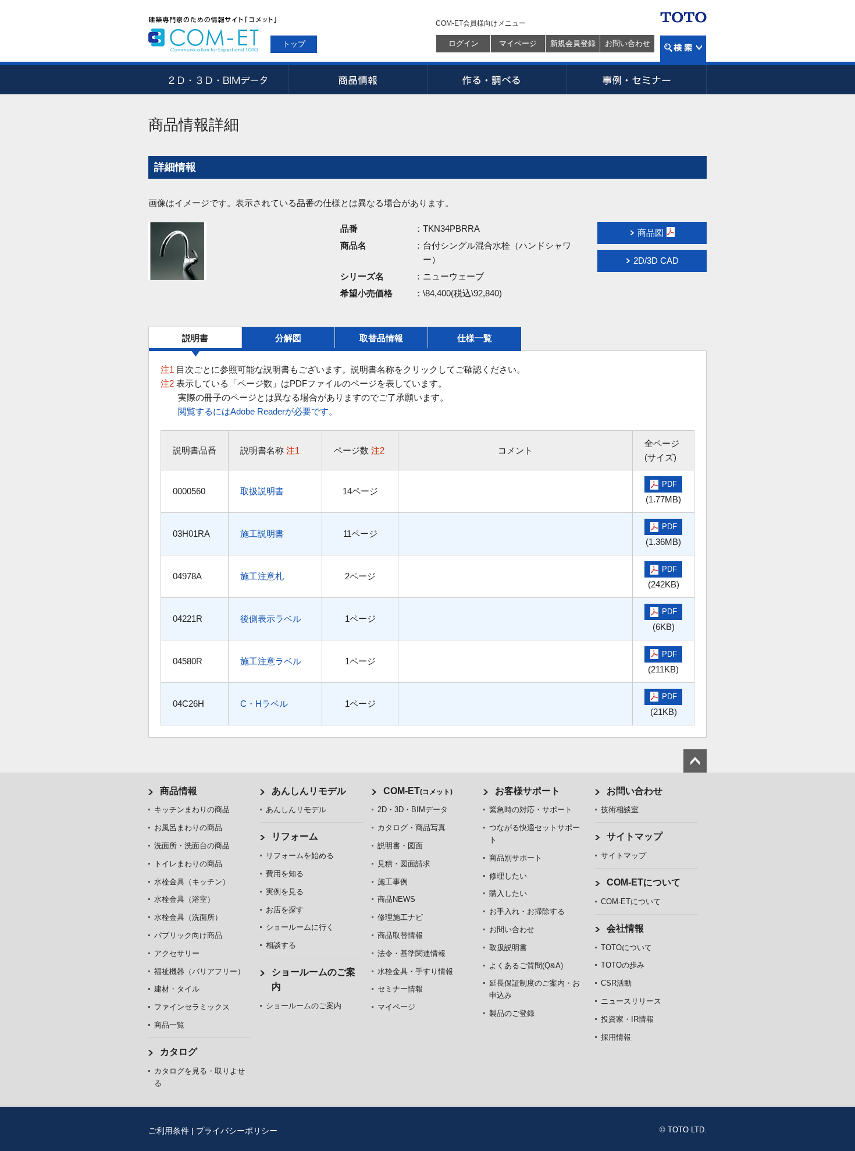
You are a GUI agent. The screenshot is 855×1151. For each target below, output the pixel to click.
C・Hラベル (264, 704)
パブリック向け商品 (188, 935)
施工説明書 (262, 534)
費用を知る (285, 873)
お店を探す (285, 909)
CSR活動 (616, 983)
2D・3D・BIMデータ (218, 79)
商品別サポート (515, 857)
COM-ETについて (644, 882)
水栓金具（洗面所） (188, 917)
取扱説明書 (262, 491)
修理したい (508, 876)
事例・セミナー (637, 79)
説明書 (195, 338)
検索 (683, 49)
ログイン (463, 43)
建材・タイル (177, 988)
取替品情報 (381, 338)
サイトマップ (634, 836)
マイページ (518, 43)
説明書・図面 (400, 845)
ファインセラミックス (192, 1007)
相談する (281, 945)
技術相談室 (620, 809)
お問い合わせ (627, 43)
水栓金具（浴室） (184, 899)
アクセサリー (177, 953)
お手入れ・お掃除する (527, 911)
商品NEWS (396, 899)
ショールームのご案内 (303, 1005)
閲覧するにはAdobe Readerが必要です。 (257, 411)
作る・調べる (497, 79)
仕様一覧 (474, 338)
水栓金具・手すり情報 (415, 971)
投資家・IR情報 (627, 1019)
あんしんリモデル (309, 791)
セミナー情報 (400, 988)
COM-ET (418, 791)
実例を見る (285, 891)
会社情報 (625, 928)
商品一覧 (169, 1025)
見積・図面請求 (403, 863)
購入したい (508, 893)
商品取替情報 (400, 935)
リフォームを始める (300, 855)
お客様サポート (527, 791)
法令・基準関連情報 (411, 953)
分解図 (288, 338)
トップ (294, 44)
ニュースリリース (631, 1001)
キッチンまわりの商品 (192, 809)
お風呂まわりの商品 (188, 827)
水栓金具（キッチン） (192, 881)
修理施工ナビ (400, 917)
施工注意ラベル (270, 661)
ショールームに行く (300, 927)
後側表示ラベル (270, 619)
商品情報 (358, 79)
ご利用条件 (168, 1130)
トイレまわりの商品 (188, 863)
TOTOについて (626, 947)
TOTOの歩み (622, 965)
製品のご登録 (512, 1013)
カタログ (178, 1052)
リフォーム (295, 836)
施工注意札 (262, 576)
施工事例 (392, 881)
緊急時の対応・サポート (530, 809)
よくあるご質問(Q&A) (526, 965)
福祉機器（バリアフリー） (199, 971)
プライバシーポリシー (236, 1130)
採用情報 (616, 1037)
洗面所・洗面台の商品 (192, 845)
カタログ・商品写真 (411, 827)
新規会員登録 (573, 43)
